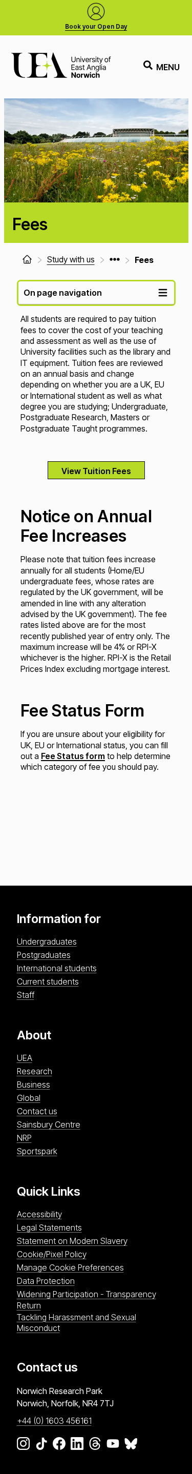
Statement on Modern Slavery (72, 1241)
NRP (24, 1138)
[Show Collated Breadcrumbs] (115, 259)
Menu (168, 67)
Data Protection (46, 1281)
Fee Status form (73, 756)
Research (34, 1071)
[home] (27, 259)
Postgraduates (44, 955)
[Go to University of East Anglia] (61, 67)
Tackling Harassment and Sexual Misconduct (76, 1322)
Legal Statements (49, 1227)
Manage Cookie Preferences (70, 1267)
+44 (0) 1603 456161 (54, 1421)
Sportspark (37, 1151)
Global (28, 1098)
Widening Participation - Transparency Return (86, 1299)
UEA (24, 1058)
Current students (48, 981)
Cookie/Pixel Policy (52, 1254)
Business (33, 1084)
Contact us (37, 1111)
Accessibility (39, 1214)
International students (57, 968)
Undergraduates (47, 941)
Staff (25, 995)
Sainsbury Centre (48, 1124)
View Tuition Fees (96, 471)
